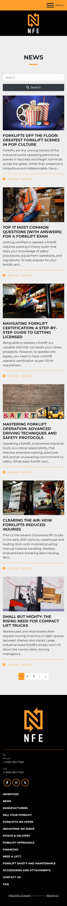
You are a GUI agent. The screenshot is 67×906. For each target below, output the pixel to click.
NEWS (7, 801)
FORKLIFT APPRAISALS (18, 842)
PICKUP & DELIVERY (16, 835)
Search (36, 87)
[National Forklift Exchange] (33, 725)
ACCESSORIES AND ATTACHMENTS (27, 870)
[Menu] (50, 5)
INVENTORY (11, 794)
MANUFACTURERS (15, 808)
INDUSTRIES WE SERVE (18, 828)
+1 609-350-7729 (13, 772)
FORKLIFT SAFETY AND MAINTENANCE (29, 863)
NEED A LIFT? (12, 856)
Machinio (52, 895)
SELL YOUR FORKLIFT (17, 815)
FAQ (6, 884)
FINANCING (10, 849)
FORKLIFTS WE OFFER (18, 822)
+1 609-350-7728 (13, 762)
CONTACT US (12, 877)
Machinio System (20, 895)
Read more (19, 179)
